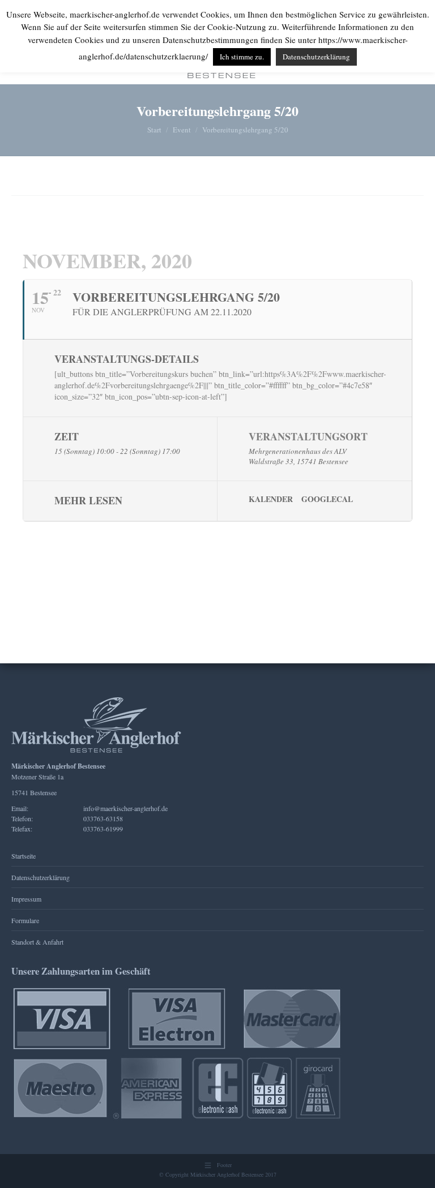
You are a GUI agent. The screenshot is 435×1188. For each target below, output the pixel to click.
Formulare (25, 920)
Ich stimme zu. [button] (242, 57)
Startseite (23, 855)
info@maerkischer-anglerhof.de (125, 808)
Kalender (271, 499)
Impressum (26, 898)
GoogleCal (327, 499)
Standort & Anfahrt (37, 941)
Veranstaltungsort (308, 436)
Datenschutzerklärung (40, 877)
